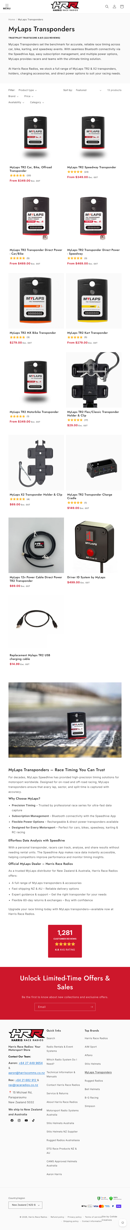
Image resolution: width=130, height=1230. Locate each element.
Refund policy (57, 1217)
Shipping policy (71, 1221)
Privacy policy (75, 1217)
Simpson (90, 1106)
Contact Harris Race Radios (63, 1085)
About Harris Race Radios (62, 1102)
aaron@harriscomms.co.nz (26, 1072)
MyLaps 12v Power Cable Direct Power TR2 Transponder (36, 579)
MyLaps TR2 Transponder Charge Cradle (89, 496)
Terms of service (93, 1217)
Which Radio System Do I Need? (62, 1061)
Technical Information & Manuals (61, 1074)
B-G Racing (92, 1097)
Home (11, 19)
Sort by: (68, 90)
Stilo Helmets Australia (60, 1123)
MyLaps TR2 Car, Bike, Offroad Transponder (31, 169)
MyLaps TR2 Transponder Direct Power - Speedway (93, 252)
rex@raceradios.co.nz (23, 1085)
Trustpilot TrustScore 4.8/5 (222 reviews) (34, 38)
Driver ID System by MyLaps (86, 577)
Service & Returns (57, 1093)
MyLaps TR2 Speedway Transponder (91, 167)
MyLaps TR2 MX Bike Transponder (33, 333)
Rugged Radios (94, 1080)
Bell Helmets (92, 1089)
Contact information (92, 1221)
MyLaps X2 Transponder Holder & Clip (36, 495)
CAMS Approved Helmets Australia (62, 1163)
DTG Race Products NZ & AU (62, 1150)
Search (51, 1038)
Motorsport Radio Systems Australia (63, 1112)
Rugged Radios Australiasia (63, 1140)
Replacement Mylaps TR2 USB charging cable (30, 657)
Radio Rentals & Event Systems (60, 1048)
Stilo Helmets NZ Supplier (62, 1131)
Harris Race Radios (96, 1038)
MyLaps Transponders (98, 1072)
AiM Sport (91, 1046)
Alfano (89, 1055)
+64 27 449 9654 (31, 1063)
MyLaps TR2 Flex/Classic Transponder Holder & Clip (93, 414)
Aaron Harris (54, 1174)
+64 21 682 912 (26, 1080)
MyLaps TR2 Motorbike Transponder (34, 412)
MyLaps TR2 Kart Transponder (87, 333)
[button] (7, 6)
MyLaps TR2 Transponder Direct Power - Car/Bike (36, 252)
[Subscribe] (91, 1007)
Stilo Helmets (93, 1063)
